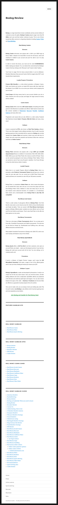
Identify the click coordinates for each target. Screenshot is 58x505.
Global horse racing (12, 419)
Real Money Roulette (13, 377)
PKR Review (10, 351)
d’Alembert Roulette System (15, 411)
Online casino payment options (17, 446)
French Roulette (11, 417)
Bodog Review (11, 347)
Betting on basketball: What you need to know (20, 401)
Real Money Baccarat (13, 369)
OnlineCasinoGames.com (17, 450)
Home (7, 475)
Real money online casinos (14, 444)
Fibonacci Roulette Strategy (15, 415)
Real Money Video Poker (14, 381)
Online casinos (10, 482)
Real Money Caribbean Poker (15, 373)
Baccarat (8, 489)
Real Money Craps (12, 375)
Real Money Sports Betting (14, 332)
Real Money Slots (12, 379)
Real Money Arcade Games (14, 367)
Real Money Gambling (13, 442)
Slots (7, 496)
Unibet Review (11, 353)
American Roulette (12, 395)
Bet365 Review (11, 345)
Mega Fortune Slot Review (14, 423)
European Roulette (12, 413)
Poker (7, 479)
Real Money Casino (12, 328)
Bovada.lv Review (12, 349)
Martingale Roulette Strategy (15, 421)
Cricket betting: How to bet (14, 409)
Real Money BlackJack (13, 371)
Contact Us (10, 407)
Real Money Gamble (10, 500)
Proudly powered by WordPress (23, 500)
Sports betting (10, 486)
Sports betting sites (12, 464)
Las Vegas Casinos (14, 438)
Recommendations (12, 462)
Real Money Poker (12, 330)
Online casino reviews (15, 448)
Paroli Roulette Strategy (14, 424)
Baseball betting (11, 397)
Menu (49, 9)
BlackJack (8, 492)
